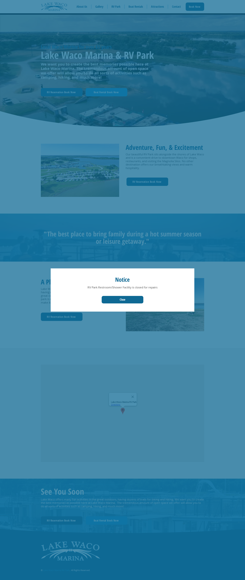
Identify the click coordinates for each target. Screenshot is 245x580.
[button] (122, 299)
